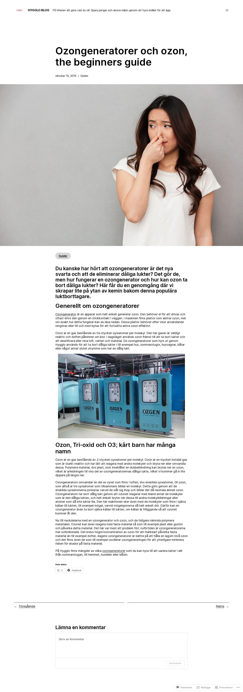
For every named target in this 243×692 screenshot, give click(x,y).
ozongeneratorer (113, 551)
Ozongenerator (65, 314)
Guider (84, 75)
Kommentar (175, 663)
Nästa (220, 606)
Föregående (27, 606)
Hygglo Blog (38, 10)
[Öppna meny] (227, 10)
